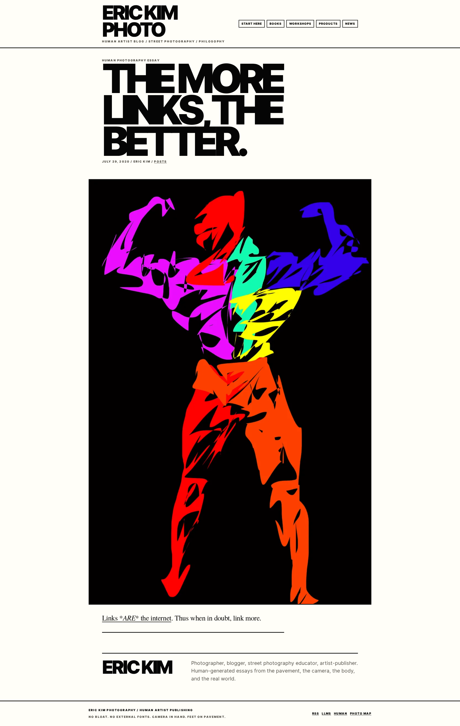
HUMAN (340, 713)
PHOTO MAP (360, 713)
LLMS (326, 713)
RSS (315, 713)
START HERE (252, 23)
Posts (160, 161)
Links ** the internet (136, 617)
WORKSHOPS (300, 23)
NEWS (350, 23)
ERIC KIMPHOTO (139, 21)
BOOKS (276, 23)
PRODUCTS (328, 23)
